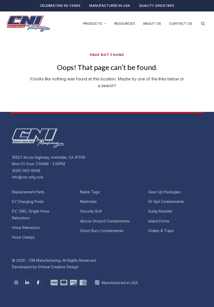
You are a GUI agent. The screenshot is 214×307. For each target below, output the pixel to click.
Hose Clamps (23, 237)
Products (92, 23)
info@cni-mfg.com (27, 177)
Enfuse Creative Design (58, 267)
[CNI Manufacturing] (28, 24)
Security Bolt (91, 211)
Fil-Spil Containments (166, 201)
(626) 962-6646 (26, 170)
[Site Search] (203, 24)
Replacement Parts (28, 192)
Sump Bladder (160, 211)
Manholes (88, 201)
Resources (124, 23)
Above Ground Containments (105, 221)
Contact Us (180, 23)
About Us (152, 23)
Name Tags (90, 192)
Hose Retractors (26, 227)
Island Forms (158, 221)
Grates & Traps (161, 230)
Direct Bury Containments (101, 230)
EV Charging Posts (28, 201)
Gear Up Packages (164, 192)
